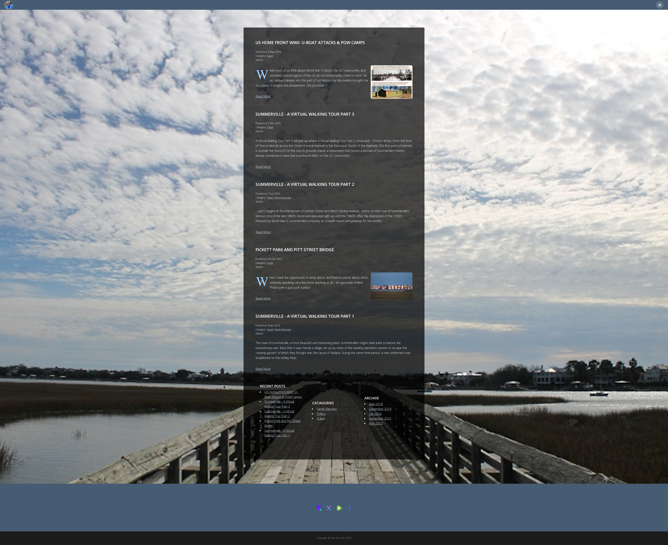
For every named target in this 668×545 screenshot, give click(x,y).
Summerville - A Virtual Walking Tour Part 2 (305, 184)
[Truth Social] (318, 510)
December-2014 (380, 409)
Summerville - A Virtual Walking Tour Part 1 (305, 316)
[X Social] (328, 510)
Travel (270, 55)
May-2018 (376, 404)
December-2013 (380, 418)
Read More (263, 96)
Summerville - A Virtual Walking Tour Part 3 (305, 114)
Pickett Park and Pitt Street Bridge (295, 249)
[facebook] (349, 510)
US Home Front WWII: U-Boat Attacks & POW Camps (310, 42)
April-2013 (376, 423)
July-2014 (375, 414)
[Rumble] (339, 510)
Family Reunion (282, 197)
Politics (321, 414)
